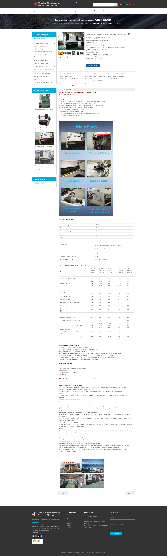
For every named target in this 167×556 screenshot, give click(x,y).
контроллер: (111, 76)
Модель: (62, 74)
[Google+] (36, 536)
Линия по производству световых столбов (45, 73)
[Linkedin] (33, 536)
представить (116, 533)
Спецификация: (88, 80)
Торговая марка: (113, 78)
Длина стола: (63, 76)
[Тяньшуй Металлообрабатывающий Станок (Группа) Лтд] (46, 513)
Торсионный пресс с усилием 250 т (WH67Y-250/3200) (44, 165)
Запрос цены (93, 65)
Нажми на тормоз (39, 38)
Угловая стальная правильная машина (45, 82)
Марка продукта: (89, 74)
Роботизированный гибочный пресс (45, 51)
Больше (35, 532)
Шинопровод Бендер (41, 54)
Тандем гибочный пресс (42, 46)
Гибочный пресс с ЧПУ (41, 43)
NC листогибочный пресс (42, 41)
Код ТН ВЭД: (87, 83)
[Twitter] (39, 536)
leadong (87, 554)
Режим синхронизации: (90, 76)
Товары (69, 519)
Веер (35, 79)
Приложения (70, 521)
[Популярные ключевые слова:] (116, 4)
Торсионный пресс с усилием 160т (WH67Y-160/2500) (44, 146)
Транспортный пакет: (66, 80)
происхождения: (113, 80)
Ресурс (69, 527)
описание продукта (65, 89)
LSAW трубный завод (40, 66)
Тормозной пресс (40, 49)
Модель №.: (111, 74)
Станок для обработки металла (44, 70)
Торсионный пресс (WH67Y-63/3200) (44, 109)
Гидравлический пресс (41, 60)
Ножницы (37, 57)
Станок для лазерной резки (42, 76)
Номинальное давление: (67, 78)
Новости (69, 530)
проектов (69, 523)
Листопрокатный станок (41, 63)
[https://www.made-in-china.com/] (37, 541)
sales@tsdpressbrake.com (97, 530)
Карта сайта (102, 552)
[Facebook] (41, 536)
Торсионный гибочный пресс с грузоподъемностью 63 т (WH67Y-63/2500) (44, 128)
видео (68, 525)
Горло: (86, 78)
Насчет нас (70, 516)
